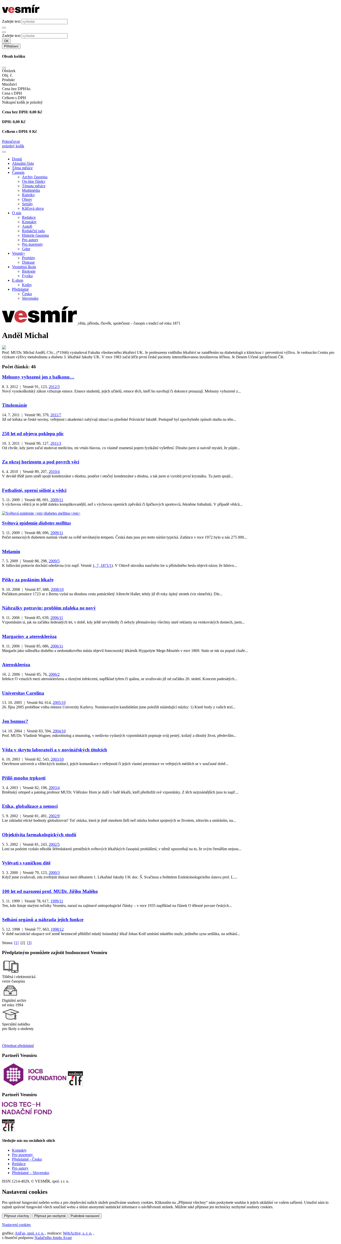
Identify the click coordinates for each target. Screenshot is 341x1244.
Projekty (28, 258)
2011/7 (55, 415)
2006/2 (54, 674)
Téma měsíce (22, 168)
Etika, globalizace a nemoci (30, 806)
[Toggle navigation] (4, 152)
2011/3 (55, 443)
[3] (29, 943)
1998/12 (57, 929)
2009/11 (56, 500)
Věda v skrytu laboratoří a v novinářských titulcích (54, 749)
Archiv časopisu (34, 177)
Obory (27, 199)
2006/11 (56, 618)
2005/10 (59, 702)
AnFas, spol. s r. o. (29, 1233)
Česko (27, 294)
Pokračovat (11, 141)
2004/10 (59, 731)
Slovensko (30, 298)
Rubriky (28, 195)
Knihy (27, 285)
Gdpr (26, 249)
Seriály (27, 204)
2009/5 (54, 561)
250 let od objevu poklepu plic (33, 433)
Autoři (27, 226)
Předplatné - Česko (27, 1159)
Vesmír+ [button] (18, 253)
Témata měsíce (33, 186)
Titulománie (14, 405)
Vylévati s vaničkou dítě (26, 862)
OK (6, 41)
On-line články (33, 181)
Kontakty (29, 222)
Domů (17, 159)
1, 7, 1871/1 (102, 565)
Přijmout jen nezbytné (50, 1216)
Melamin (11, 551)
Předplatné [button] (20, 289)
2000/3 (54, 872)
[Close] (4, 67)
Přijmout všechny (16, 1216)
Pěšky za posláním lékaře (27, 579)
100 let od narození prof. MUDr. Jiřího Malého (50, 891)
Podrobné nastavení (85, 1216)
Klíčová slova (33, 208)
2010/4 (54, 471)
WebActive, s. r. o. (77, 1233)
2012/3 (54, 387)
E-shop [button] (17, 280)
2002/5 (54, 844)
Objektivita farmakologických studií (39, 834)
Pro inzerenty (32, 244)
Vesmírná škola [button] (24, 267)
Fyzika (27, 276)
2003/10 (57, 759)
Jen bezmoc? (15, 721)
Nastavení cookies (16, 1225)
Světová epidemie (36, 523)
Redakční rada (33, 231)
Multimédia (31, 190)
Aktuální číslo (23, 163)
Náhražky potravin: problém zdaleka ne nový (49, 608)
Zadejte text (11, 21)
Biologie (28, 271)
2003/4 (54, 788)
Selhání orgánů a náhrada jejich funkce (42, 919)
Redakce (29, 217)
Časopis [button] (18, 172)
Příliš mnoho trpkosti (23, 778)
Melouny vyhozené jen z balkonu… (38, 377)
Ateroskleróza (16, 664)
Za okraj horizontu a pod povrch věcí (40, 461)
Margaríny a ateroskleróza (29, 636)
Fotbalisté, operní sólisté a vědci (34, 490)
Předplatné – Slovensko (30, 1173)
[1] (16, 943)
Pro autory (30, 240)
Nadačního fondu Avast (53, 1238)
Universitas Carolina (23, 693)
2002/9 (54, 816)
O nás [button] (16, 213)
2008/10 (57, 589)
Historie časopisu (35, 235)
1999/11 (56, 901)
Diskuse (28, 262)
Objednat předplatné (18, 1045)
